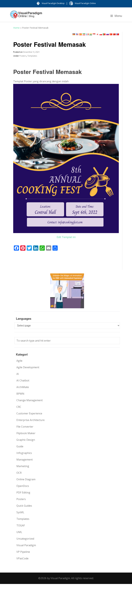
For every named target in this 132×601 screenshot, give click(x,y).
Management (24, 459)
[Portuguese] (104, 34)
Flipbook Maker (25, 433)
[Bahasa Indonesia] (94, 34)
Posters (22, 55)
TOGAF (20, 525)
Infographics (24, 453)
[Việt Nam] (111, 34)
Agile (19, 360)
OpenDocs (22, 486)
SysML (20, 512)
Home (16, 27)
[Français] (87, 34)
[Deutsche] (73, 34)
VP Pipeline (23, 552)
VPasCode (22, 558)
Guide (19, 446)
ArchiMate (22, 387)
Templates (32, 55)
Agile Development (27, 367)
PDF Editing (23, 492)
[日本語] (97, 34)
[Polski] (100, 34)
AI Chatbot (22, 380)
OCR (19, 472)
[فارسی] (84, 34)
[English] (77, 34)
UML (19, 532)
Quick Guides (24, 505)
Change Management (29, 400)
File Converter (24, 426)
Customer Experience (29, 413)
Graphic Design (25, 440)
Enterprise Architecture (30, 420)
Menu (118, 16)
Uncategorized (25, 538)
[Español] (80, 34)
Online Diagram (25, 479)
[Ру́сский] (107, 34)
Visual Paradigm (26, 545)
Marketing (22, 466)
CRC (18, 407)
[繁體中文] (117, 34)
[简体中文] (114, 34)
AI (17, 374)
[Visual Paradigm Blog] (26, 16)
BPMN (20, 393)
